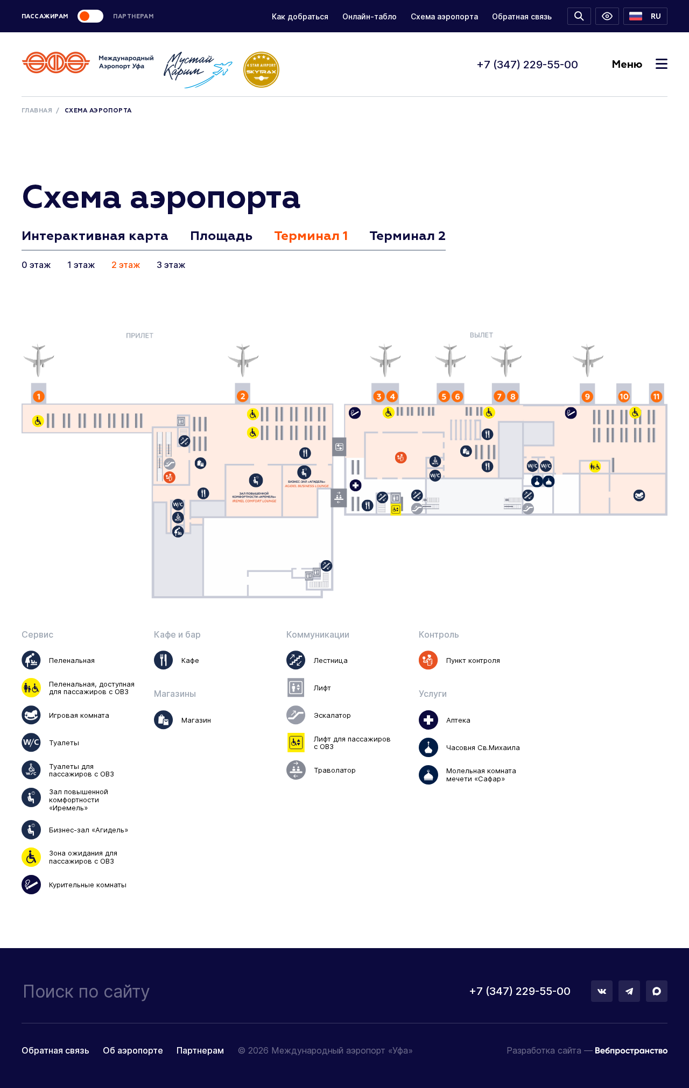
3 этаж (171, 264)
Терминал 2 (407, 236)
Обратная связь (522, 16)
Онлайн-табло (369, 16)
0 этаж (36, 264)
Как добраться (300, 16)
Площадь (221, 236)
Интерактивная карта (95, 236)
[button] (645, 16)
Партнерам (200, 1050)
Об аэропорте (133, 1050)
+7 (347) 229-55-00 (527, 64)
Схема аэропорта (444, 16)
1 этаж (81, 264)
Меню (626, 64)
